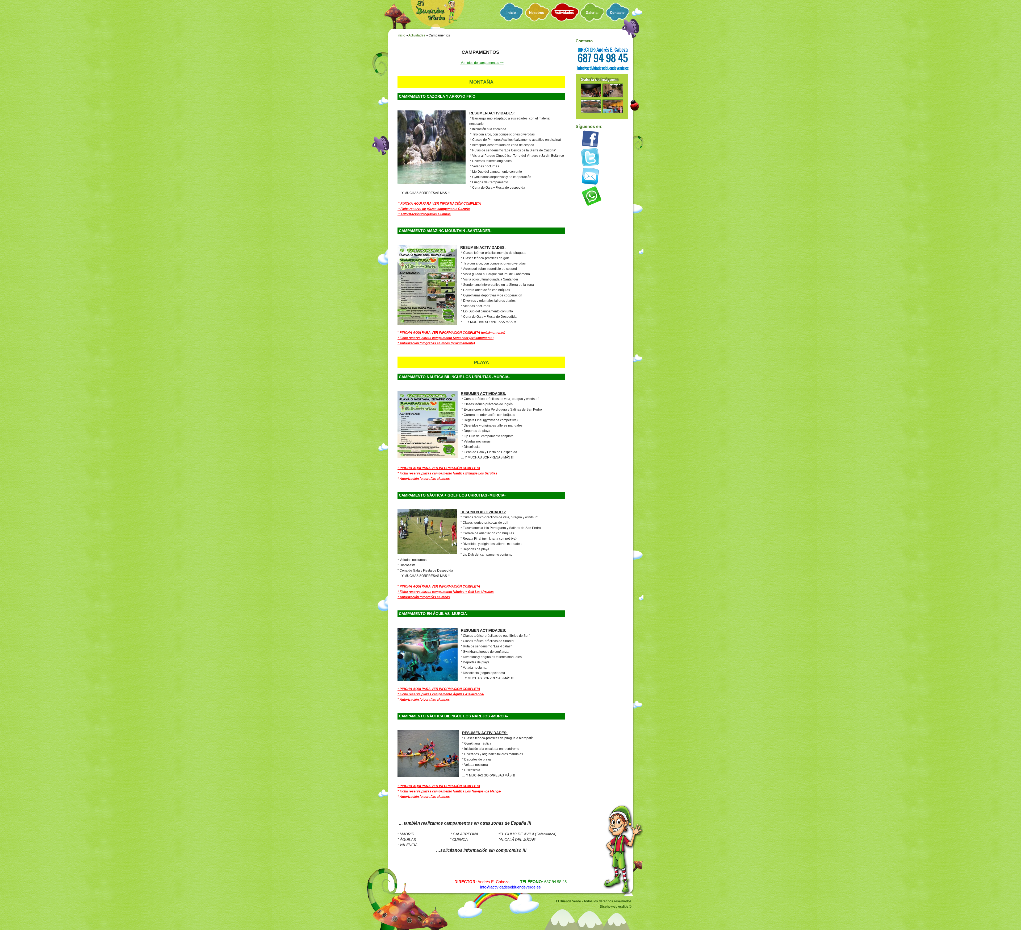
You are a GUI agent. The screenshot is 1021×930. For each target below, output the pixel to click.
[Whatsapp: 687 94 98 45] (591, 206)
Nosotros (536, 13)
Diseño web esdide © (615, 906)
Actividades (564, 13)
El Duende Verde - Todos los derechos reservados (593, 901)
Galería (591, 13)
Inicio (511, 13)
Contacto (617, 13)
